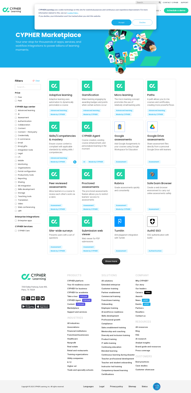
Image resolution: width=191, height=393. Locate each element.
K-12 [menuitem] (69, 362)
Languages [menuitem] (88, 386)
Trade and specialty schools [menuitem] (80, 370)
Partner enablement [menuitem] (110, 292)
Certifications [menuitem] (107, 374)
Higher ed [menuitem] (71, 366)
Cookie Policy (72, 13)
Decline (142, 22)
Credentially (23, 135)
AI (18, 114)
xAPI (19, 211)
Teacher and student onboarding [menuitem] (116, 362)
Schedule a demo (176, 10)
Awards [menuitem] (139, 296)
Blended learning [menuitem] (109, 351)
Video (20, 203)
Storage (21, 193)
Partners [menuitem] (140, 308)
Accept (121, 22)
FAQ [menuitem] (137, 335)
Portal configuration (27, 171)
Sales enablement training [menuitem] (113, 327)
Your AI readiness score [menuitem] (78, 285)
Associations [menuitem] (73, 327)
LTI (19, 157)
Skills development (26, 189)
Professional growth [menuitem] (110, 320)
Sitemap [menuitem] (132, 386)
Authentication (25, 121)
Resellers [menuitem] (140, 312)
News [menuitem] (142, 300)
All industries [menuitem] (73, 323)
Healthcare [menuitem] (72, 339)
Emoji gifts (22, 146)
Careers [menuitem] (143, 292)
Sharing (21, 182)
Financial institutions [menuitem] (77, 331)
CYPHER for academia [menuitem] (77, 292)
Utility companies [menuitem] (75, 358)
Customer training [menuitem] (109, 288)
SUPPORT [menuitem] (184, 2)
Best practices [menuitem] (142, 362)
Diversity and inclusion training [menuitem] (115, 335)
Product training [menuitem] (109, 339)
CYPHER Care (24, 230)
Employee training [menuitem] (109, 308)
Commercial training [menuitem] (110, 296)
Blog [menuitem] (138, 331)
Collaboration (24, 125)
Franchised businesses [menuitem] (78, 335)
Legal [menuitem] (101, 386)
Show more (111, 261)
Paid (20, 100)
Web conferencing (26, 207)
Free (20, 97)
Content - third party (27, 132)
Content (22, 128)
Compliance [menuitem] (107, 323)
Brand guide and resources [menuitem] (148, 346)
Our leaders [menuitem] (141, 288)
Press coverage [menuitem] (143, 350)
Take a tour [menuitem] (77, 296)
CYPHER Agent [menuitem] (78, 300)
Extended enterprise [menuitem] (110, 285)
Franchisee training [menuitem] (110, 300)
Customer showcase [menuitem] (145, 369)
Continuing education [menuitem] (111, 347)
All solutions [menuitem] (107, 281)
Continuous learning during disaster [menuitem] (118, 355)
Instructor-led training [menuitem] (111, 366)
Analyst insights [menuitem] (143, 343)
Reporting (22, 178)
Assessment (23, 117)
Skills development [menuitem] (110, 316)
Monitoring (23, 164)
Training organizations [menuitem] (77, 354)
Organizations (24, 168)
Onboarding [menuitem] (106, 304)
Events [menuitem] (142, 304)
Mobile (21, 160)
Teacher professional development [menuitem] (117, 359)
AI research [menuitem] (141, 339)
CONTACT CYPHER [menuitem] (170, 2)
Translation (23, 200)
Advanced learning (26, 110)
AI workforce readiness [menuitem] (112, 312)
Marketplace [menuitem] (73, 308)
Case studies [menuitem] (141, 366)
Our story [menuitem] (140, 285)
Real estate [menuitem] (72, 346)
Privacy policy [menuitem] (116, 386)
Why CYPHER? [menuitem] (142, 281)
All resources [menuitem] (142, 327)
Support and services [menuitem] (77, 312)
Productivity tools (26, 175)
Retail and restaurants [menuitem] (77, 350)
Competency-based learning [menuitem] (114, 370)
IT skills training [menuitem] (108, 343)
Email (20, 143)
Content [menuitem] (75, 304)
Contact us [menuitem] (141, 316)
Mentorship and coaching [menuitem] (113, 331)
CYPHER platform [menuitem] (75, 281)
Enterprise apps (25, 220)
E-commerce (24, 139)
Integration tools (25, 150)
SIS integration (24, 186)
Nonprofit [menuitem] (71, 343)
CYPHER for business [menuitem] (77, 288)
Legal (20, 153)
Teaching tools (24, 196)
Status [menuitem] (145, 386)
